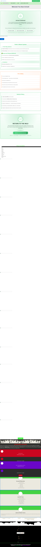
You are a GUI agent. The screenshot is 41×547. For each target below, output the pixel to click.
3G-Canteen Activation (11, 30)
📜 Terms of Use (21, 538)
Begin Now (20, 475)
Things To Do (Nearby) (30, 30)
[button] (20, 1)
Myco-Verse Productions (26, 545)
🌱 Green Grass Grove (20, 526)
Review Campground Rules (20, 30)
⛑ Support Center (20, 540)
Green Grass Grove (18, 545)
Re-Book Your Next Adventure (20, 132)
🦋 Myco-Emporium (20, 528)
